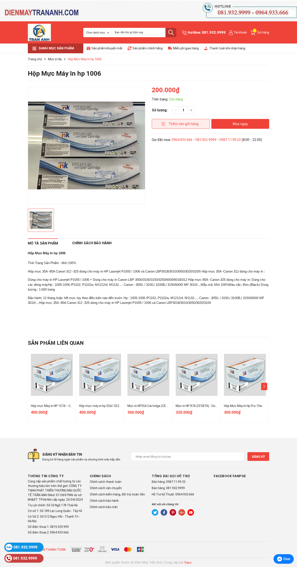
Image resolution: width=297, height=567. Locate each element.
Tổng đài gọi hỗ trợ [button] (171, 476)
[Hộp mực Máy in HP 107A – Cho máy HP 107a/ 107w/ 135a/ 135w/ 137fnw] (52, 374)
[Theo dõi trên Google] (182, 512)
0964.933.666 (182, 140)
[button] (264, 386)
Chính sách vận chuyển (106, 488)
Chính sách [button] (100, 476)
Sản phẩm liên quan (56, 343)
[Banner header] (148, 10)
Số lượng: (159, 110)
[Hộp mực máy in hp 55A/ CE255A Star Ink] (100, 374)
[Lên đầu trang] (289, 546)
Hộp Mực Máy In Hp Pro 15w (243, 406)
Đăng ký (258, 456)
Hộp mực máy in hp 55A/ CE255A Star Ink (107, 406)
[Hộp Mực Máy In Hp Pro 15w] (245, 374)
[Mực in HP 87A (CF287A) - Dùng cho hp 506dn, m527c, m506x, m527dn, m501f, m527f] (197, 374)
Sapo (188, 562)
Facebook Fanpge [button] (230, 476)
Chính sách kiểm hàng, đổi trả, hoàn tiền (117, 494)
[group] (86, 145)
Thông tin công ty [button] (46, 476)
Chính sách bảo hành (104, 500)
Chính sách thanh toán (105, 481)
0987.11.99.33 (230, 140)
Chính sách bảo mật (104, 507)
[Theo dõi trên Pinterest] (173, 512)
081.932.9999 (214, 32)
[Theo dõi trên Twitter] (155, 512)
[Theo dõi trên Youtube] (190, 512)
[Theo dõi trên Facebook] (164, 512)
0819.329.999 (59, 527)
